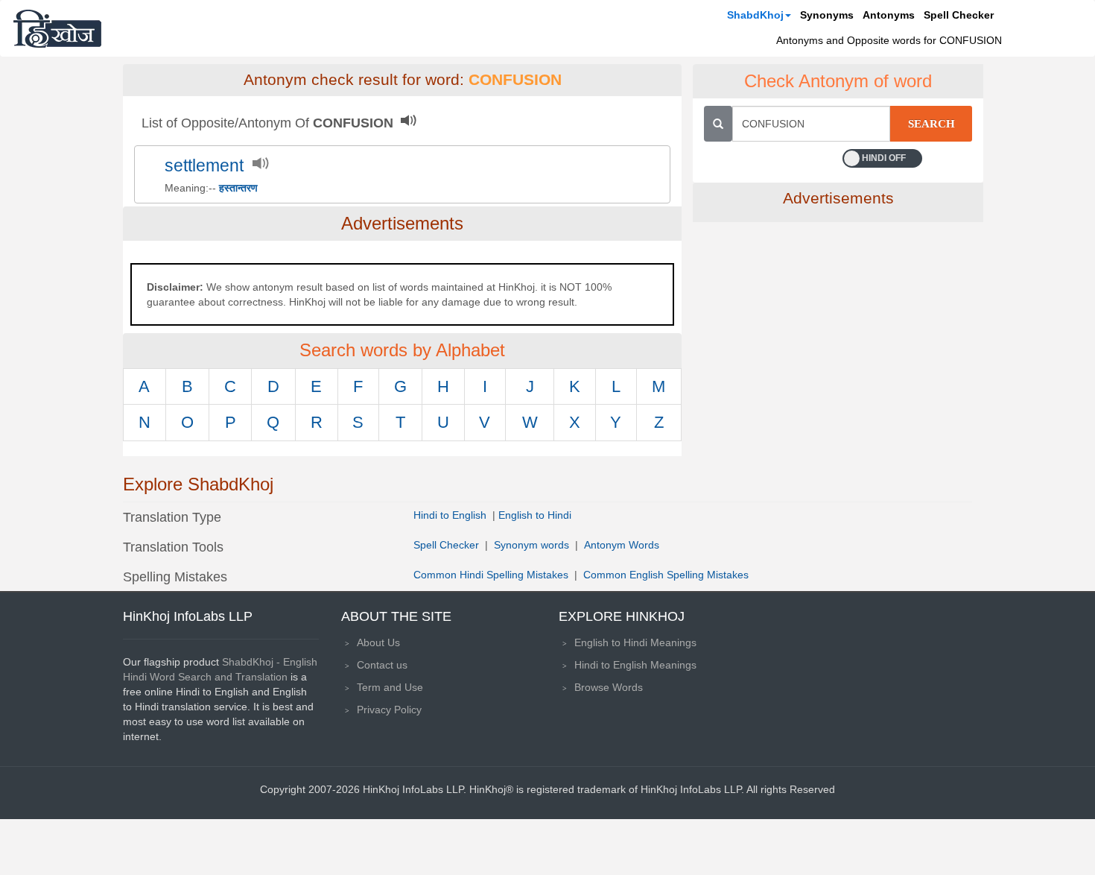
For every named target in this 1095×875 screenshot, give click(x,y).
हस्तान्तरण (238, 188)
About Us (378, 642)
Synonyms (827, 15)
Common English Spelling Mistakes (666, 575)
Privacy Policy (389, 710)
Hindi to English (451, 515)
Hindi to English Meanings (635, 665)
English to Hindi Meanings (635, 642)
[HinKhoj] (57, 28)
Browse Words (608, 687)
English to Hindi (534, 515)
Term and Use (390, 687)
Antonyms (889, 15)
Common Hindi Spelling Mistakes (490, 575)
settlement (204, 166)
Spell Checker (959, 15)
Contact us (382, 665)
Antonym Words (621, 545)
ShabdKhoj (755, 15)
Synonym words (531, 545)
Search (931, 124)
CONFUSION (515, 80)
